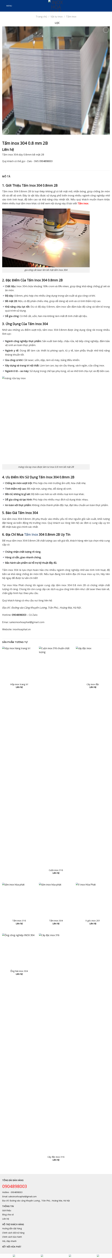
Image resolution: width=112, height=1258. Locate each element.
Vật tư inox (57, 16)
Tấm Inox (31, 534)
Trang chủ (41, 16)
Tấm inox (71, 16)
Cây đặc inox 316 (56, 1156)
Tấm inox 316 (19, 920)
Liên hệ (5, 1218)
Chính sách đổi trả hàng (13, 1232)
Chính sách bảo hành (12, 1236)
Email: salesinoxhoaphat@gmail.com (19, 1196)
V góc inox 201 (92, 920)
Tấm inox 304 (56, 920)
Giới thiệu (6, 1210)
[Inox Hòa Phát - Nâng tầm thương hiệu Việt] (56, 6)
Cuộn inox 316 (56, 870)
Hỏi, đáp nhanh (9, 1241)
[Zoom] (6, 131)
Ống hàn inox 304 (19, 971)
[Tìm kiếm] (109, 6)
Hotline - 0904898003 (12, 1192)
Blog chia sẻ (8, 1214)
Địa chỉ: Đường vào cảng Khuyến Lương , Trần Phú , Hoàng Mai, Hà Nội (36, 1200)
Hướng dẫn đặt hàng (12, 1228)
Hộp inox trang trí (19, 684)
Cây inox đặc (93, 684)
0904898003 (45, 161)
